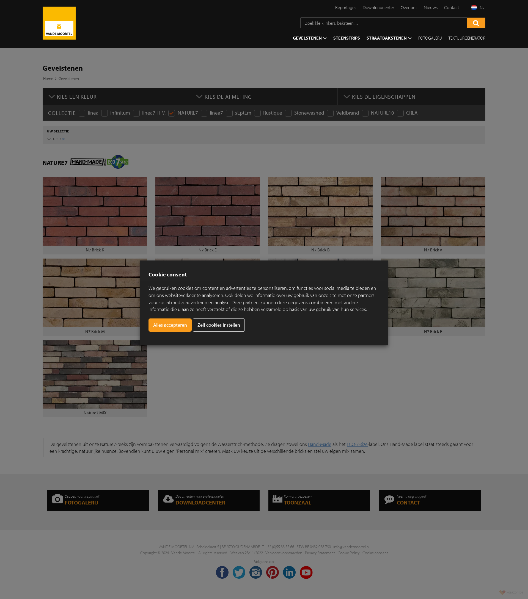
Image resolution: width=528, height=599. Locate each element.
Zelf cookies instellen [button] (218, 325)
